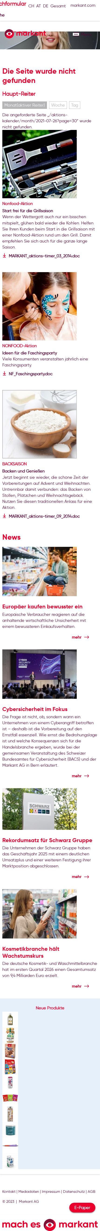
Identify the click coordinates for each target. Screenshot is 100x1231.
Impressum (51, 1191)
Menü (76, 34)
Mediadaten (28, 1191)
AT (38, 6)
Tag (74, 105)
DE (45, 6)
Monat (24, 105)
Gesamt (58, 6)
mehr (76, 637)
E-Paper (82, 1207)
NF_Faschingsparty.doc (31, 373)
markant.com (82, 5)
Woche (58, 105)
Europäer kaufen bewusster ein (42, 606)
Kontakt (9, 1191)
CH (31, 6)
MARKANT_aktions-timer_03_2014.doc (44, 255)
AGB (91, 1191)
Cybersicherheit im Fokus (34, 709)
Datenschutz (74, 1191)
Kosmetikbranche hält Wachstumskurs (30, 952)
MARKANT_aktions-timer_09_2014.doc (44, 516)
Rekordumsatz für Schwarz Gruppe (47, 840)
